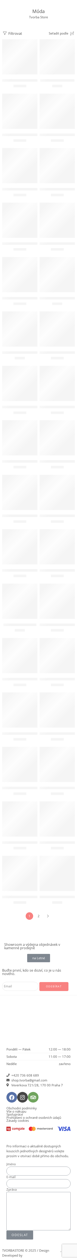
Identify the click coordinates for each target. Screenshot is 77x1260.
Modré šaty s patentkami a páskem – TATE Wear (37, 788)
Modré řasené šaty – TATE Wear (25, 897)
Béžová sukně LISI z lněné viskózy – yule (31, 461)
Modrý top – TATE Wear (57, 80)
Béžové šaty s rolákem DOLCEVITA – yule (32, 733)
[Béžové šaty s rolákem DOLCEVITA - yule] (19, 710)
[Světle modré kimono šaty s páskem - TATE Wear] (19, 819)
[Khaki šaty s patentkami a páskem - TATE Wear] (57, 710)
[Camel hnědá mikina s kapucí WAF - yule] (57, 492)
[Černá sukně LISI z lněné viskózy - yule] (57, 437)
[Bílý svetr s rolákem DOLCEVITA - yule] (19, 165)
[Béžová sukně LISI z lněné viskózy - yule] (19, 437)
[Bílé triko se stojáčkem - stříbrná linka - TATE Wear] (19, 111)
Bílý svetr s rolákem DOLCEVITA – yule (30, 189)
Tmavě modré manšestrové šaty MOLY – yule (35, 516)
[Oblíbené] (33, 43)
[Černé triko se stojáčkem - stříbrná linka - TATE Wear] (57, 111)
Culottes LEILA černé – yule (22, 298)
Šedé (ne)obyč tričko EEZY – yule (25, 352)
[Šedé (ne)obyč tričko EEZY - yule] (19, 329)
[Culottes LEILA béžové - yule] (19, 220)
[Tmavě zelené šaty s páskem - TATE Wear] (57, 764)
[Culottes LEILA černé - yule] (19, 274)
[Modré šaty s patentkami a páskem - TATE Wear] (19, 764)
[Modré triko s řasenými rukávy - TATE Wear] (19, 655)
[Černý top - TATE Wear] (19, 601)
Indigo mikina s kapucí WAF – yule (27, 570)
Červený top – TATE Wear (58, 897)
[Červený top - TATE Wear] (57, 873)
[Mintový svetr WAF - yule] (57, 329)
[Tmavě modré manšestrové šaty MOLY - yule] (19, 492)
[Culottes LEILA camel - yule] (57, 165)
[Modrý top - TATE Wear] (57, 56)
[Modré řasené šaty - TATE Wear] (19, 873)
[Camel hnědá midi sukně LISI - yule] (19, 383)
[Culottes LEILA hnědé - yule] (57, 220)
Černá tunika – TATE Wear (20, 80)
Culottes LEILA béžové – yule (23, 244)
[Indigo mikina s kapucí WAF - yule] (19, 546)
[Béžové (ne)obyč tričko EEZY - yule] (57, 274)
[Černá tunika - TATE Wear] (19, 56)
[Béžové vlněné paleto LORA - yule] (57, 383)
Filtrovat (14, 33)
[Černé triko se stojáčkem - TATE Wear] (57, 546)
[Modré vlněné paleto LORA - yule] (57, 655)
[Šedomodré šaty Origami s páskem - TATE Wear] (57, 819)
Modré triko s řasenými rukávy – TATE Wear (34, 679)
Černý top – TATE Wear (19, 625)
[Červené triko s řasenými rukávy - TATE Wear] (57, 601)
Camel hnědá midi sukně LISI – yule (28, 407)
